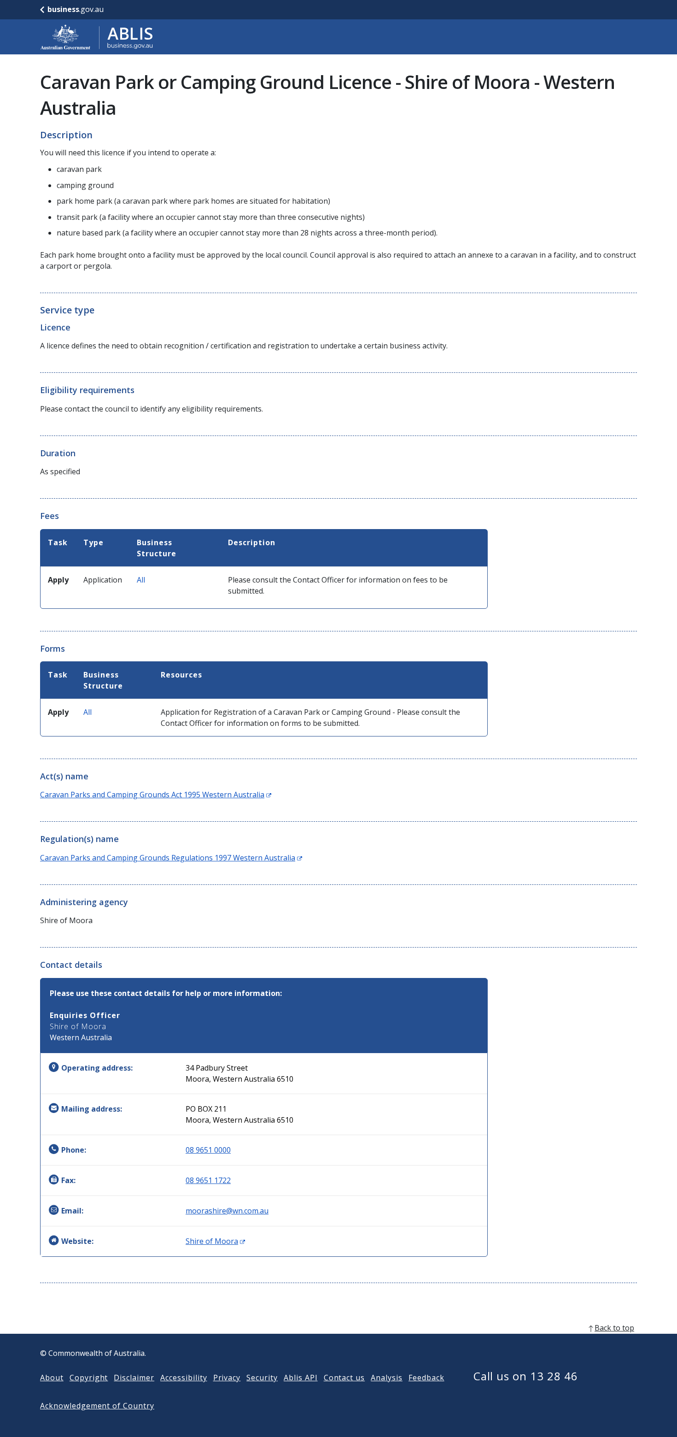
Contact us (344, 1377)
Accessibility (183, 1377)
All (141, 580)
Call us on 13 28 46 (525, 1376)
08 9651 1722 (208, 1180)
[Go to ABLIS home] (96, 37)
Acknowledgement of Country (97, 1406)
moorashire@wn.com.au (227, 1211)
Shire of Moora (215, 1241)
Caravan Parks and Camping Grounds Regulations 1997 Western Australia (171, 858)
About (52, 1377)
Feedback (426, 1377)
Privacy (227, 1377)
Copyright (89, 1377)
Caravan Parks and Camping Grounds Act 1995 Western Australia (155, 794)
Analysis (387, 1377)
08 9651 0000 (208, 1150)
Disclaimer (134, 1377)
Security (262, 1377)
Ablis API (301, 1377)
